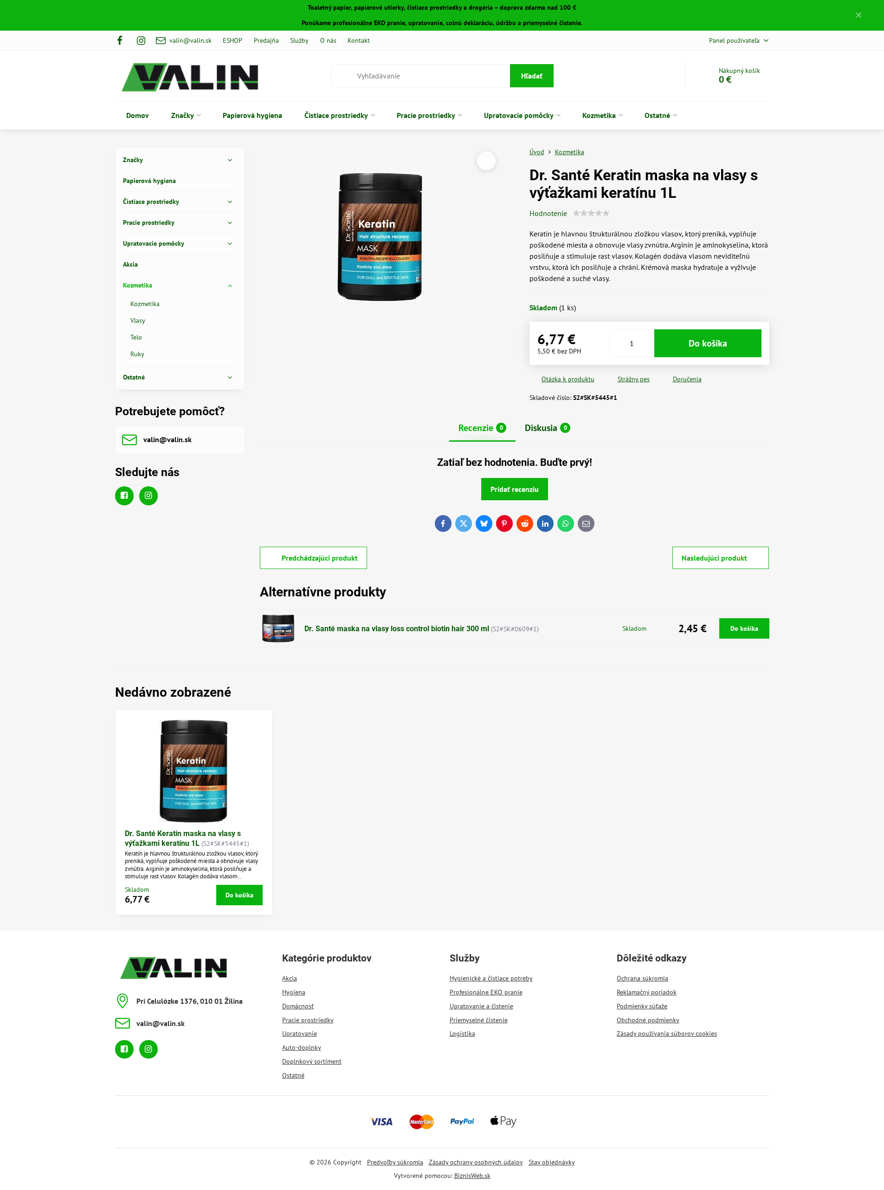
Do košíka (708, 343)
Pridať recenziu (514, 489)
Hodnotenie (548, 213)
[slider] (591, 213)
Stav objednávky (552, 1162)
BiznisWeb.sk (472, 1175)
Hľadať (531, 75)
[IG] (141, 40)
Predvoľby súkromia (395, 1162)
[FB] (122, 40)
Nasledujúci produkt (714, 557)
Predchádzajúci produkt (320, 557)
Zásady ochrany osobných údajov (476, 1162)
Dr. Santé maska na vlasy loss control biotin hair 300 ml (396, 628)
